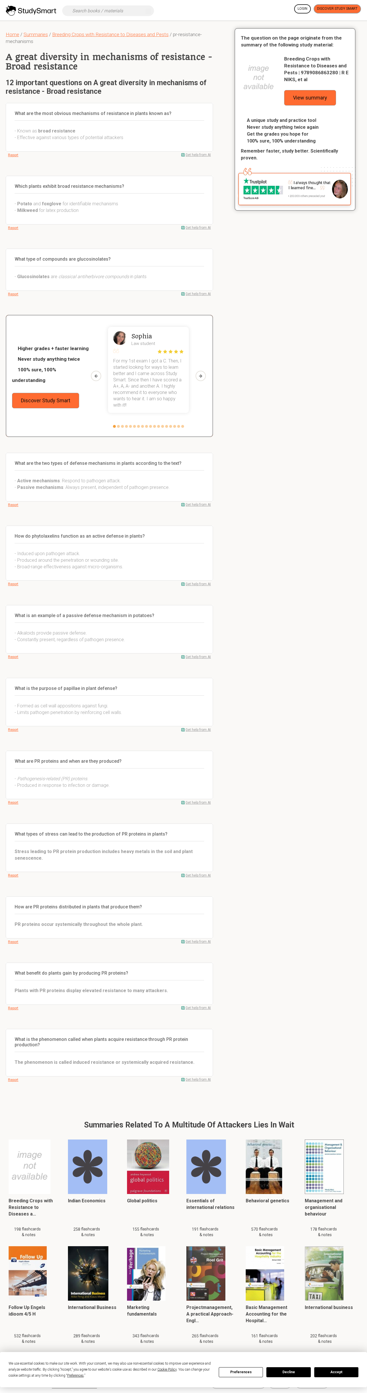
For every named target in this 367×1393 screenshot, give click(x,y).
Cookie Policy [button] (167, 1369)
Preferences (241, 1372)
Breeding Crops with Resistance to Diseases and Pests (110, 34)
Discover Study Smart (337, 9)
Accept (336, 1372)
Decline (288, 1372)
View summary (310, 98)
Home (12, 34)
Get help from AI (198, 155)
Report (13, 155)
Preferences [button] (75, 1376)
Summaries (36, 34)
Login (302, 9)
